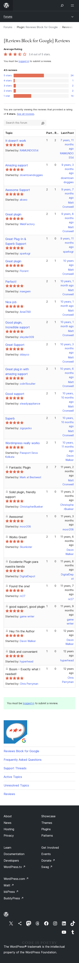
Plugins (46, 829)
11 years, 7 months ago (67, 590)
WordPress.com (16, 879)
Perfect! (10, 281)
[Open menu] (73, 5)
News (7, 823)
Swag (47, 867)
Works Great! (18, 537)
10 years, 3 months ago (67, 348)
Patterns (47, 835)
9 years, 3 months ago (68, 169)
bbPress (11, 892)
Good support (14, 394)
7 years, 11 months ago (67, 144)
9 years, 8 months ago (67, 218)
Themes (46, 823)
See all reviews (25, 114)
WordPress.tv (15, 867)
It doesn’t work (15, 140)
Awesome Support (17, 190)
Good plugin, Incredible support (17, 325)
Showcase (48, 816)
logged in (24, 61)
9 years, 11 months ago (67, 242)
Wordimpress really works (22, 443)
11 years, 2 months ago (67, 471)
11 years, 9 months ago (67, 610)
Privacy (9, 835)
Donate (48, 860)
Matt (9, 885)
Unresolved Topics (16, 785)
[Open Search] (62, 5)
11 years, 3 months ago (67, 496)
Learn (7, 847)
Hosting (9, 829)
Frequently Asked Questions (23, 759)
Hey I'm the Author (22, 631)
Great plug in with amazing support (17, 371)
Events (46, 854)
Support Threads (15, 768)
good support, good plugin (27, 606)
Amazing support (16, 165)
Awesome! (16, 517)
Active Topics (13, 777)
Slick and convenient (23, 651)
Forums (8, 16)
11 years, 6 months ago (67, 541)
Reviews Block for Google (42, 27)
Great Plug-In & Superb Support (15, 241)
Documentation (14, 854)
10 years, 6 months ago (67, 373)
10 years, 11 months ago (68, 447)
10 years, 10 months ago (67, 397)
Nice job (11, 302)
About (8, 816)
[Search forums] (42, 123)
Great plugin (13, 214)
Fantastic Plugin (20, 467)
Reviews (9, 794)
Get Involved (50, 847)
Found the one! (19, 586)
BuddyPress (14, 898)
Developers (11, 860)
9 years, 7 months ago (67, 193)
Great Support (14, 345)
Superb (10, 418)
